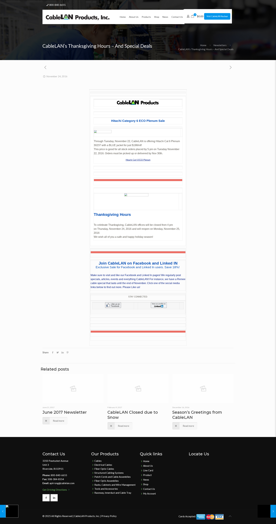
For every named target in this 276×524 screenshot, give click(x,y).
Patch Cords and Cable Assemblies (112, 476)
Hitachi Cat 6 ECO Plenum (138, 160)
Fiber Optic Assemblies (106, 480)
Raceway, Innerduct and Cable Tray (112, 492)
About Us (148, 465)
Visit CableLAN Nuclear (217, 16)
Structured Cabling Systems (109, 472)
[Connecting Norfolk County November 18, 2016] (9, 511)
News (146, 479)
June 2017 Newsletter (64, 412)
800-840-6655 (57, 4)
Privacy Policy (109, 516)
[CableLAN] (78, 17)
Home (203, 45)
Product (147, 475)
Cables (98, 460)
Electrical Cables (103, 464)
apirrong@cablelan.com (62, 483)
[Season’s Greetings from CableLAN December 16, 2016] (267, 511)
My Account (149, 493)
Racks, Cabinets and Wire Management (115, 484)
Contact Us (149, 488)
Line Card (148, 470)
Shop (145, 484)
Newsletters (219, 45)
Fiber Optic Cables (104, 468)
